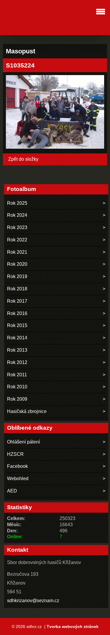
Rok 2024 (17, 215)
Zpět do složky (23, 159)
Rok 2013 (17, 350)
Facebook (17, 466)
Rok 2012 (17, 362)
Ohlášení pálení (23, 441)
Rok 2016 (17, 313)
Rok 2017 (17, 301)
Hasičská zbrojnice (27, 411)
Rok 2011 (17, 374)
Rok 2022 (17, 239)
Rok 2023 (17, 227)
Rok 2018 (17, 288)
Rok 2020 (17, 264)
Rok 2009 (17, 399)
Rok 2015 (17, 325)
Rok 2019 (17, 276)
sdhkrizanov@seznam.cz (33, 600)
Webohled (17, 478)
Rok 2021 (17, 252)
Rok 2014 (17, 337)
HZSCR (15, 454)
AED (12, 490)
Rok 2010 (17, 386)
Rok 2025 (17, 203)
